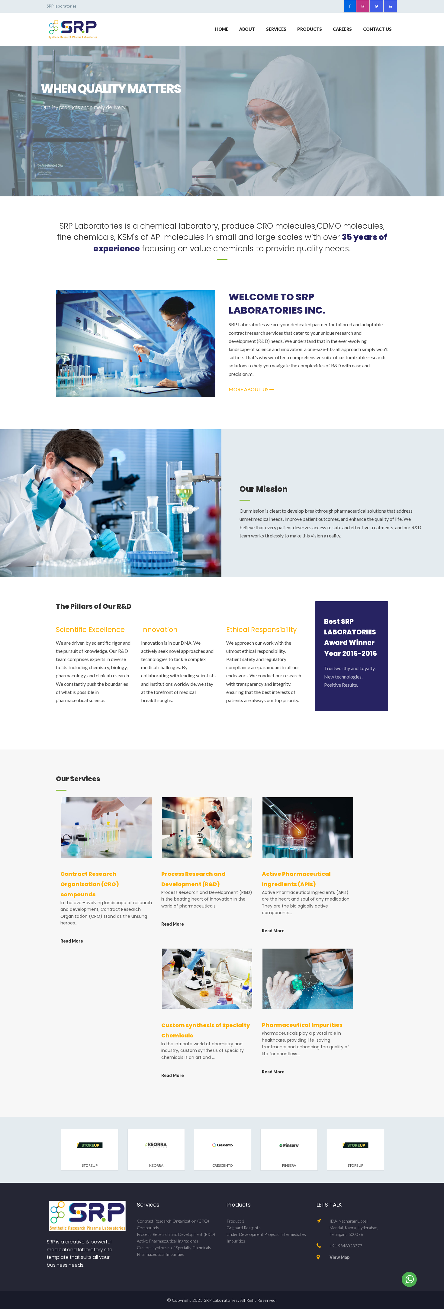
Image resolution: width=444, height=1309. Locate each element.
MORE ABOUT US (249, 389)
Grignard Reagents (244, 1227)
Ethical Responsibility (261, 629)
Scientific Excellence (90, 629)
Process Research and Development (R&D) (176, 1234)
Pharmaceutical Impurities (302, 1025)
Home (221, 29)
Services (276, 29)
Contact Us (377, 29)
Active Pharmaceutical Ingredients (167, 1240)
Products (309, 29)
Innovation (159, 629)
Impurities (236, 1240)
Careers (342, 29)
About (247, 29)
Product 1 (235, 1221)
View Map (340, 1257)
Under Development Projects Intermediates (266, 1234)
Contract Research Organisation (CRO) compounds (89, 884)
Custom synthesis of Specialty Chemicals (174, 1247)
